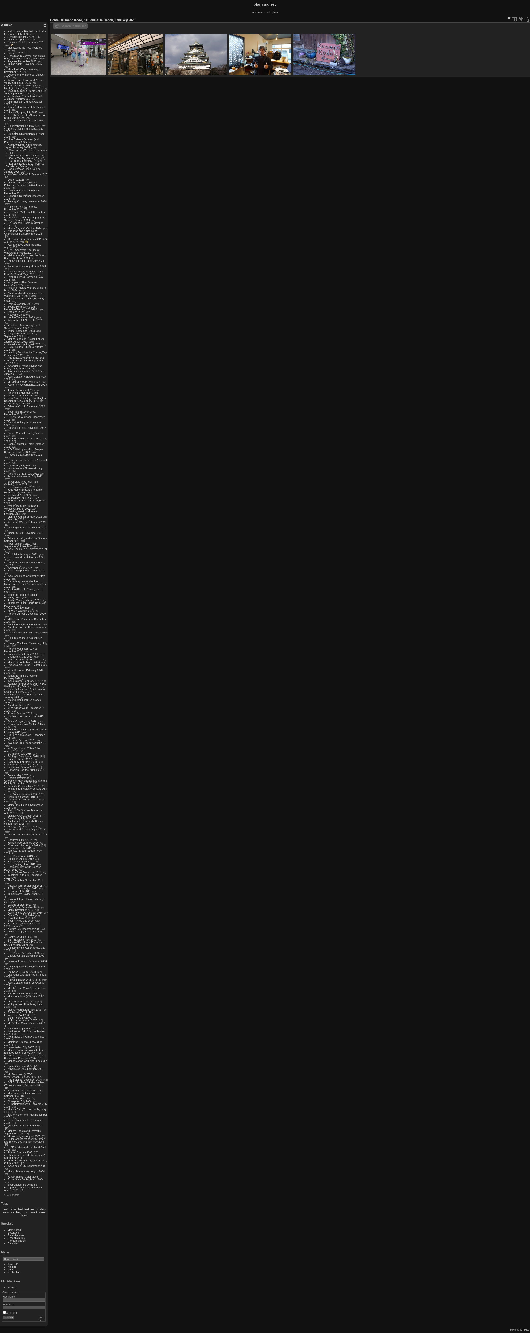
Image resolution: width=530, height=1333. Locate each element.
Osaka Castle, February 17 (24, 158)
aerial (6, 1212)
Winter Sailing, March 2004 (23, 1176)
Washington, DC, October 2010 (25, 912)
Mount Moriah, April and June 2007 (27, 1060)
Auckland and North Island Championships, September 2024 (23, 232)
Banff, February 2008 (19, 1017)
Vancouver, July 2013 (20, 848)
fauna (13, 1209)
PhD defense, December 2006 (25, 1079)
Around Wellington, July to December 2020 (20, 650)
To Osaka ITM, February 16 (24, 155)
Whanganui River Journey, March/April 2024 (20, 283)
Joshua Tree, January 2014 (23, 842)
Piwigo (526, 1329)
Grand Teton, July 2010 (21, 915)
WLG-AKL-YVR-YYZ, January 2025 (27, 174)
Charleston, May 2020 (20, 656)
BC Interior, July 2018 (20, 753)
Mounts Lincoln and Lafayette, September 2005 (22, 1132)
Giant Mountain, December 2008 (26, 955)
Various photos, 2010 (19, 904)
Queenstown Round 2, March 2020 (27, 664)
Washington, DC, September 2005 (27, 1166)
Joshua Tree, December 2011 (24, 872)
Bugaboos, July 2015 (19, 818)
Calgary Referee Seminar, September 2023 (20, 335)
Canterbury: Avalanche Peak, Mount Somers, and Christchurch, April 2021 (25, 584)
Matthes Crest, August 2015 (23, 815)
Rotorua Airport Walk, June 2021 (26, 570)
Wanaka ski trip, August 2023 (24, 344)
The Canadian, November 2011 (25, 880)
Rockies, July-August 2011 (22, 888)
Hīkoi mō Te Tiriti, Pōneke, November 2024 (20, 208)
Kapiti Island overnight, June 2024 (27, 266)
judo (25, 1212)
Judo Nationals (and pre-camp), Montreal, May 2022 (23, 491)
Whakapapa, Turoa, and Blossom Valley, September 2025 (24, 81)
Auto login (12, 1312)
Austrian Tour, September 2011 (25, 885)
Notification (14, 1272)
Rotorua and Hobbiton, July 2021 (26, 557)
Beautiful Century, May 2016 (23, 786)
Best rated (13, 1232)
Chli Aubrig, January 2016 (22, 794)
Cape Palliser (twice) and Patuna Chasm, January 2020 (24, 690)
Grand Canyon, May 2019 (22, 721)
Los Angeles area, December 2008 (27, 961)
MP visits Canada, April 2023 (24, 382)
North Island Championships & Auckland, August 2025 (23, 97)
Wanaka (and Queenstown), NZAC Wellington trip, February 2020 (25, 685)
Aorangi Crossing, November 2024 (27, 201)
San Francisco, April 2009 (22, 939)
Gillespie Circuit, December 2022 (26, 406)
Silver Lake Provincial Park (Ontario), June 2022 (21, 483)
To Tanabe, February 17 (22, 161)
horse (24, 1215)
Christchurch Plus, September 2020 (28, 632)
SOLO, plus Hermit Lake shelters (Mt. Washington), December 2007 (24, 1083)
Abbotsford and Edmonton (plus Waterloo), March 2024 (23, 294)
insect (33, 1212)
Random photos (17, 705)
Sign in (12, 1287)
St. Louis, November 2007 (22, 1020)
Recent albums (16, 1238)
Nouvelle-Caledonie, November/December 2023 (19, 316)
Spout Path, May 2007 (20, 1066)
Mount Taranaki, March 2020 (24, 662)
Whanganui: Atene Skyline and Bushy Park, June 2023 (23, 367)
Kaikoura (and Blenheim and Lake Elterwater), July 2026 (25, 32)
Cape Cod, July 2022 (19, 465)
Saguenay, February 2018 (22, 761)
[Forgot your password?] (41, 1318)
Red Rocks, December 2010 (24, 907)
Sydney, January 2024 (20, 304)
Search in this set (73, 26)
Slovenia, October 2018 (21, 740)
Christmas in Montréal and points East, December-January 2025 (24, 57)
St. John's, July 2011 (19, 891)
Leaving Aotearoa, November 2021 (27, 527)
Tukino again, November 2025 (25, 64)
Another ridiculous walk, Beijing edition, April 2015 (23, 822)
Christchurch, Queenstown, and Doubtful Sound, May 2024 (23, 273)
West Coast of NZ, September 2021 (27, 549)
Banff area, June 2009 (20, 937)
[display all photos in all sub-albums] (514, 19)
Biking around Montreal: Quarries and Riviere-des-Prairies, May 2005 (24, 1140)
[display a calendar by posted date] (520, 19)
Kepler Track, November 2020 (24, 624)
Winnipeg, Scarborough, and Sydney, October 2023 (22, 326)
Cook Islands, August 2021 (23, 554)
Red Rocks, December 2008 (24, 953)
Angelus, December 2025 (22, 61)
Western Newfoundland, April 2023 (27, 384)
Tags (10, 1264)
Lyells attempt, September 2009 (25, 931)
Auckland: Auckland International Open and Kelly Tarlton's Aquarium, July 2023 (24, 360)
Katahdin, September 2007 (23, 1028)
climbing (16, 1212)
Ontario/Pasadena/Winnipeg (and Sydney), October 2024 (24, 219)
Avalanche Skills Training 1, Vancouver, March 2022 (21, 507)
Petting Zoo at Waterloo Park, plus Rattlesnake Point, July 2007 (25, 1056)
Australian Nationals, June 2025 (26, 120)
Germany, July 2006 (19, 1098)
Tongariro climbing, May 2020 (24, 659)
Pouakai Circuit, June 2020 (23, 654)
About (11, 1269)
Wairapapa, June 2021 (20, 568)
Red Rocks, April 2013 (20, 856)
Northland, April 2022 (19, 495)
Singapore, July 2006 (20, 1101)
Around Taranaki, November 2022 (27, 427)
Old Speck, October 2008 (22, 972)
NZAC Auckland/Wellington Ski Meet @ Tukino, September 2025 (23, 87)
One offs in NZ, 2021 (19, 608)
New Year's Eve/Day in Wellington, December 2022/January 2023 (25, 399)
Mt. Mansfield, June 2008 (22, 1001)
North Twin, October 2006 (22, 1090)
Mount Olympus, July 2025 (22, 112)
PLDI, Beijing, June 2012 (22, 864)
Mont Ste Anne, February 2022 (25, 516)
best (5, 1209)
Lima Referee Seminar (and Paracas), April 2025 (21, 140)
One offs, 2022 (16, 519)
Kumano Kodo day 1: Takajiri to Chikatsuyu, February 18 (25, 165)
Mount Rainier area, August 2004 (26, 1171)
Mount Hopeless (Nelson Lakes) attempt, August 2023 (24, 340)
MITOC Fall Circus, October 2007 (26, 1023)
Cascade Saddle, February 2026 (26, 42)
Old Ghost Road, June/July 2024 (26, 260)
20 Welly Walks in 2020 (21, 611)
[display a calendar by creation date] (527, 19)
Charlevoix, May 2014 (20, 840)
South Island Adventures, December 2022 (20, 413)
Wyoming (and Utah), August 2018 (27, 743)
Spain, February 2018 (20, 759)
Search (12, 1266)
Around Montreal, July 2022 (23, 473)
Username (9, 1296)
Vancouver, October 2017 (22, 767)
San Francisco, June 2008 (22, 993)
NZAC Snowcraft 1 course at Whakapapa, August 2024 (21, 251)
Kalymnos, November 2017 (23, 764)
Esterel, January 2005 (20, 1152)
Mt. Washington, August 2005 (24, 1136)
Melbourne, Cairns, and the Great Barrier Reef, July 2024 (24, 256)
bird (20, 1209)
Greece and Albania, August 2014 (26, 829)
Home (54, 20)
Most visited (14, 1230)
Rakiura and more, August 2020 (25, 638)
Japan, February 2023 (20, 390)
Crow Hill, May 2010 (19, 918)
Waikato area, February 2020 (24, 681)
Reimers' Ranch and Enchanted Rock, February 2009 (23, 943)
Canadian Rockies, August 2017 (26, 770)
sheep (42, 1212)
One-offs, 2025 (16, 179)
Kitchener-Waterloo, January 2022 (27, 522)
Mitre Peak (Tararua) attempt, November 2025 (22, 70)
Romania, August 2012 (20, 861)
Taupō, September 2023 (21, 330)
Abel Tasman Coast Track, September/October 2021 (20, 545)
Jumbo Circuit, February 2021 (24, 600)
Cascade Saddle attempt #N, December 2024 (22, 192)
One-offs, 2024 (16, 312)
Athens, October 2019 (20, 713)
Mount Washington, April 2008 (24, 1009)
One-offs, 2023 (16, 403)
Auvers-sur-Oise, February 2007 (26, 1069)
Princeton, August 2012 (21, 858)
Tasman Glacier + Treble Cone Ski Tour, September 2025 (25, 92)
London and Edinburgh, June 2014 (27, 834)
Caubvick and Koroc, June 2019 (26, 716)
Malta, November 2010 (20, 910)
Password (8, 1304)
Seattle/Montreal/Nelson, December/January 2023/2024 (21, 308)
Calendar (13, 1243)
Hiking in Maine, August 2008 (24, 980)
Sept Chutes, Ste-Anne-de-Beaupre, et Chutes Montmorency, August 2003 (23, 1187)
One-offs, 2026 (16, 53)
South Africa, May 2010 (21, 920)
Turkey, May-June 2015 (21, 826)
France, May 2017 (18, 775)
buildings (41, 1209)
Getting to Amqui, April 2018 (23, 756)
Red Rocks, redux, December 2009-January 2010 (22, 924)
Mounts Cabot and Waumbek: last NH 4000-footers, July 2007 (25, 1051)
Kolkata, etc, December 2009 (24, 928)
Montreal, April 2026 (19, 39)
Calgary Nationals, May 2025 (24, 126)
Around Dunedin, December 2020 (27, 613)
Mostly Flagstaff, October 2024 (25, 228)
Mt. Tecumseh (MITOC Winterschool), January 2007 (20, 1075)
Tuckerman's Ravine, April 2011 (25, 893)
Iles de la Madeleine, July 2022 (25, 476)
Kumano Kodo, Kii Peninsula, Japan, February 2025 (23, 146)
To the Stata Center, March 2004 (26, 1179)
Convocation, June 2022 (21, 487)
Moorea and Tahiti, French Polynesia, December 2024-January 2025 (24, 185)
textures (29, 1209)
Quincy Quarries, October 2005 (25, 1125)
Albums (6, 25)
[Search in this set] (509, 17)
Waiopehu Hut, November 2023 (25, 320)
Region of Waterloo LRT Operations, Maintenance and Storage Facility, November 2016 (25, 781)
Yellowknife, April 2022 (20, 497)
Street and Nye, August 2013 (24, 845)
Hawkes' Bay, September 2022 (25, 454)
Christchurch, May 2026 (21, 36)
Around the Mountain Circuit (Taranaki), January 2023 (21, 394)
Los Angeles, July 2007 (21, 1047)
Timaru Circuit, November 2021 (25, 533)
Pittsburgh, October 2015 (22, 796)
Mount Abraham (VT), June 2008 (26, 996)
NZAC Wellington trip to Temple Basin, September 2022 (23, 450)
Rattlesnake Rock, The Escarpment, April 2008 (18, 1013)
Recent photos (16, 1235)
